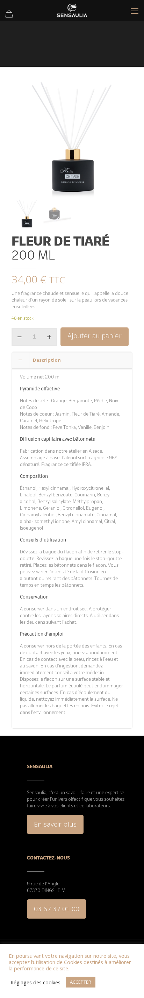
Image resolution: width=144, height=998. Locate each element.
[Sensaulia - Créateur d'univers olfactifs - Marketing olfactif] (72, 10)
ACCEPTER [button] (80, 982)
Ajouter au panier (94, 336)
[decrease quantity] (19, 337)
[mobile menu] (135, 10)
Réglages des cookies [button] (35, 982)
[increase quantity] (49, 337)
